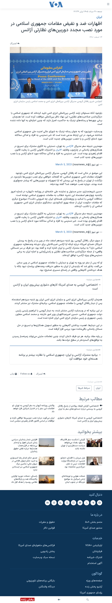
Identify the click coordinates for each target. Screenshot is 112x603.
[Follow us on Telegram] (93, 502)
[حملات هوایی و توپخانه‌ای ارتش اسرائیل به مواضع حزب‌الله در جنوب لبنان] (94, 479)
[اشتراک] (47, 502)
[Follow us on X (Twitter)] (86, 502)
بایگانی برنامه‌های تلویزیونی (40, 581)
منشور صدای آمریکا (92, 528)
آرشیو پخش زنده (93, 587)
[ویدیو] (59, 599)
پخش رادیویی (47, 551)
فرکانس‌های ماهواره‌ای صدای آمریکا (36, 545)
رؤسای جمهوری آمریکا (91, 593)
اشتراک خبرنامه (94, 557)
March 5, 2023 (64, 164)
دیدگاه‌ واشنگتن (47, 587)
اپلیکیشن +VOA (93, 545)
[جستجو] (87, 599)
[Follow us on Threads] (67, 502)
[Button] (15, 43)
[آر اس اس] (60, 502)
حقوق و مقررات (47, 522)
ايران (99, 17)
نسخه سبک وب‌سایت (44, 557)
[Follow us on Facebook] (99, 502)
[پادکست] (54, 502)
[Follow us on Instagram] (73, 502)
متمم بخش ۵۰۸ (93, 522)
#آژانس (69, 146)
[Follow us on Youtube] (80, 502)
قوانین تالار (49, 528)
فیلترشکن (97, 551)
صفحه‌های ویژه (94, 581)
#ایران (58, 150)
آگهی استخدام (95, 563)
